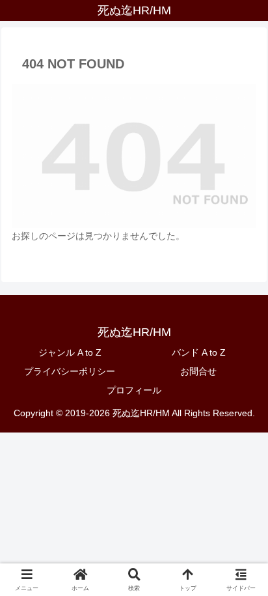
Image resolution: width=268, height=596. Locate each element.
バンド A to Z (199, 352)
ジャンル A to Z (69, 352)
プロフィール (134, 390)
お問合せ (198, 371)
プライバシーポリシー (69, 371)
